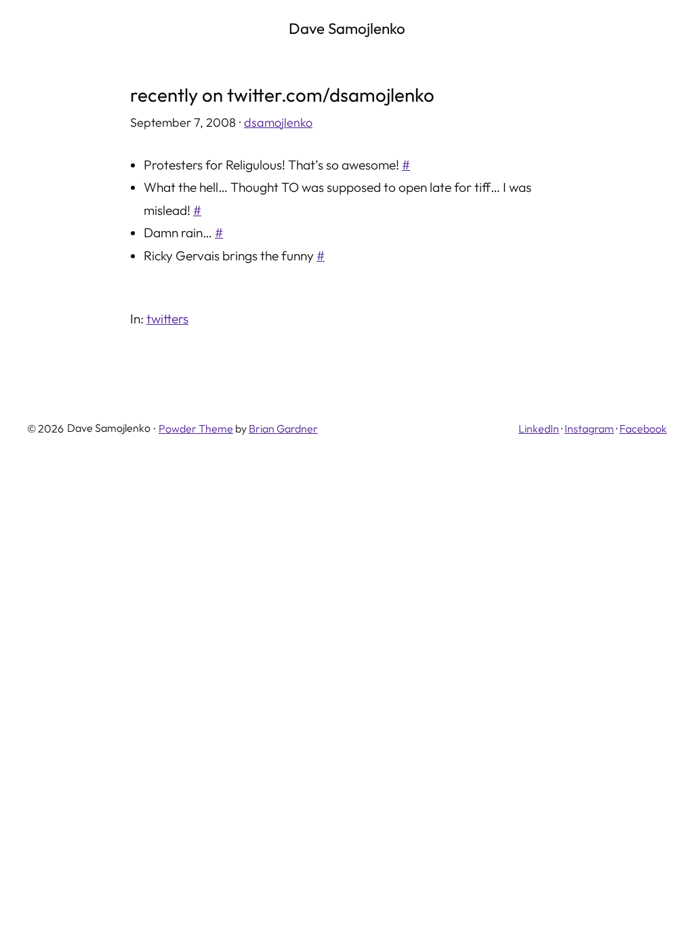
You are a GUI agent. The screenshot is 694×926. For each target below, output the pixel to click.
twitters (167, 318)
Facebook (643, 428)
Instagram (589, 428)
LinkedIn (538, 428)
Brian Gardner (283, 428)
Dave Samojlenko (347, 28)
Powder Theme (196, 428)
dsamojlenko (278, 122)
